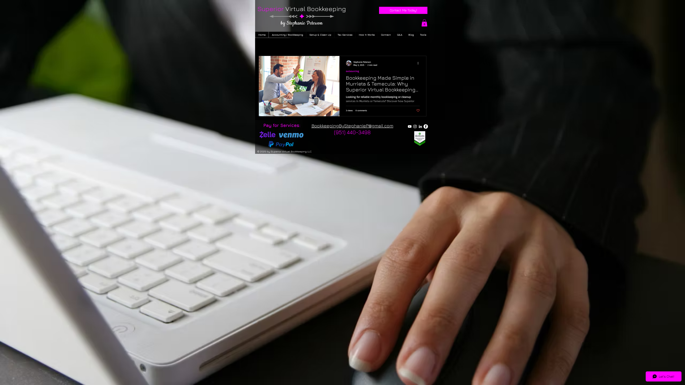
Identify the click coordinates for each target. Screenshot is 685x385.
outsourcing (352, 71)
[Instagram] (415, 126)
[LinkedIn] (420, 126)
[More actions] (419, 63)
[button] (424, 23)
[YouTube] (409, 126)
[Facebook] (425, 126)
